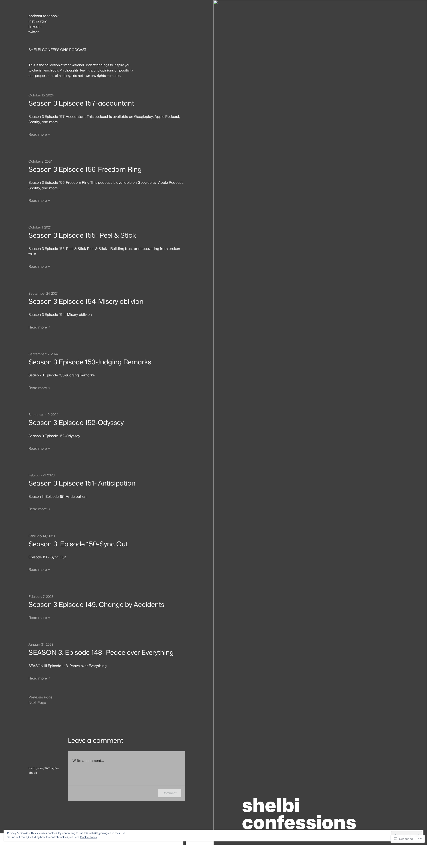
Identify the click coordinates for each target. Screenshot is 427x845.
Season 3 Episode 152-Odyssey (76, 422)
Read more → (39, 134)
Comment (170, 793)
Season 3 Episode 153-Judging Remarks (89, 362)
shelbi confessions (299, 814)
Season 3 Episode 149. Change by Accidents (96, 604)
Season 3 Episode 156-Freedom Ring (85, 169)
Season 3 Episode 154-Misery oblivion (85, 301)
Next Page (37, 702)
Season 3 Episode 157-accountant (81, 103)
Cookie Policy (88, 837)
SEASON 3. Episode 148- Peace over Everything (101, 652)
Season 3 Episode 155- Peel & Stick (82, 235)
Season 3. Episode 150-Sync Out (78, 544)
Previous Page (40, 697)
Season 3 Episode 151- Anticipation (81, 483)
